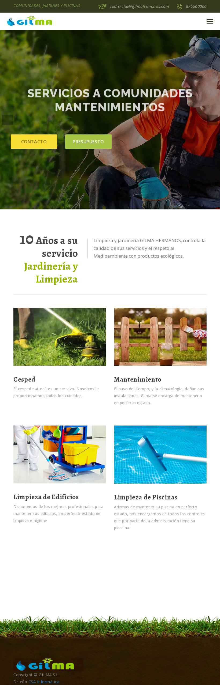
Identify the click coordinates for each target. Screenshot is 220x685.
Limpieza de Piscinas (146, 497)
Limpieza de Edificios (46, 497)
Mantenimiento (138, 379)
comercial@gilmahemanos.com (139, 6)
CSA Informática (44, 681)
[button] (7, 120)
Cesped (24, 379)
